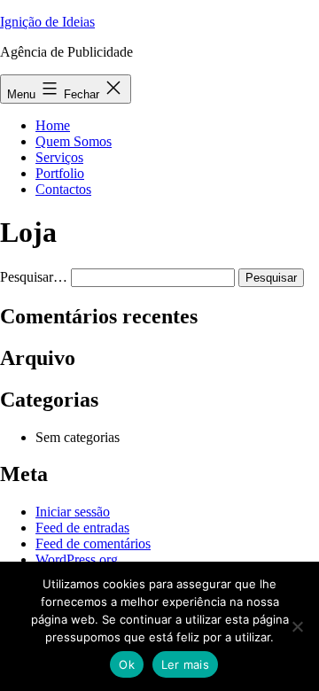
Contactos (63, 189)
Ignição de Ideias (47, 21)
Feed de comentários (93, 543)
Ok (127, 664)
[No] (297, 626)
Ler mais (185, 664)
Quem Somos (73, 141)
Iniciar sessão (72, 511)
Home (52, 125)
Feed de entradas (82, 527)
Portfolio (59, 173)
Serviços (59, 157)
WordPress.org (76, 559)
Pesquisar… (33, 276)
